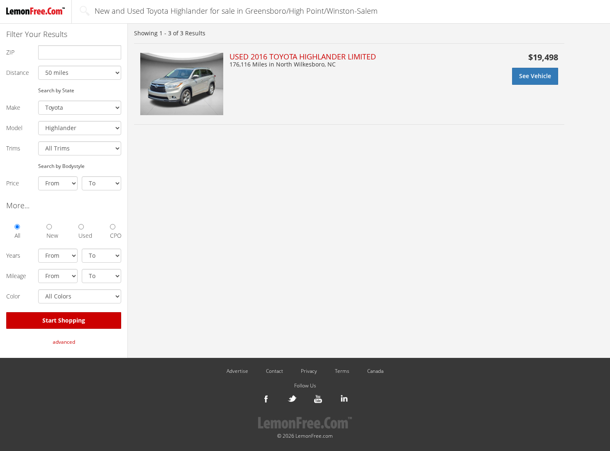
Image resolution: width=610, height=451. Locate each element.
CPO (115, 235)
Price (12, 183)
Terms (342, 371)
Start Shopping (63, 320)
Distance (17, 72)
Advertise (237, 371)
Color (13, 296)
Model (14, 128)
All (17, 235)
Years (13, 255)
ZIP (10, 52)
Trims (13, 148)
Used (84, 235)
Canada (375, 371)
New (52, 235)
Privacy (309, 371)
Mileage (16, 276)
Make (13, 107)
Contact (274, 371)
